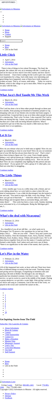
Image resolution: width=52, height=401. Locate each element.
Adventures (8, 2)
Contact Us (9, 337)
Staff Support (10, 352)
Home (7, 30)
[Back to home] (10, 9)
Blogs (7, 32)
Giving (33, 6)
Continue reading (6, 90)
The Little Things (11, 175)
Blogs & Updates (11, 330)
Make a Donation (11, 339)
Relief (22, 6)
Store (43, 6)
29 (6, 312)
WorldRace (25, 2)
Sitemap (8, 396)
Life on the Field (11, 64)
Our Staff (8, 350)
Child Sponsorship (12, 335)
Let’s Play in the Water (14, 253)
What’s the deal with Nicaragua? (20, 215)
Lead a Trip (9, 345)
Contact (8, 34)
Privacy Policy (10, 394)
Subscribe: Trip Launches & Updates (14, 324)
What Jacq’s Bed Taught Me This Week (24, 94)
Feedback (8, 398)
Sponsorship (8, 6)
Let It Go (5, 135)
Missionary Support (12, 343)
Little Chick (7, 54)
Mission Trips (10, 341)
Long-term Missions (12, 348)
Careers (8, 332)
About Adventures (12, 328)
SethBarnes (42, 2)
